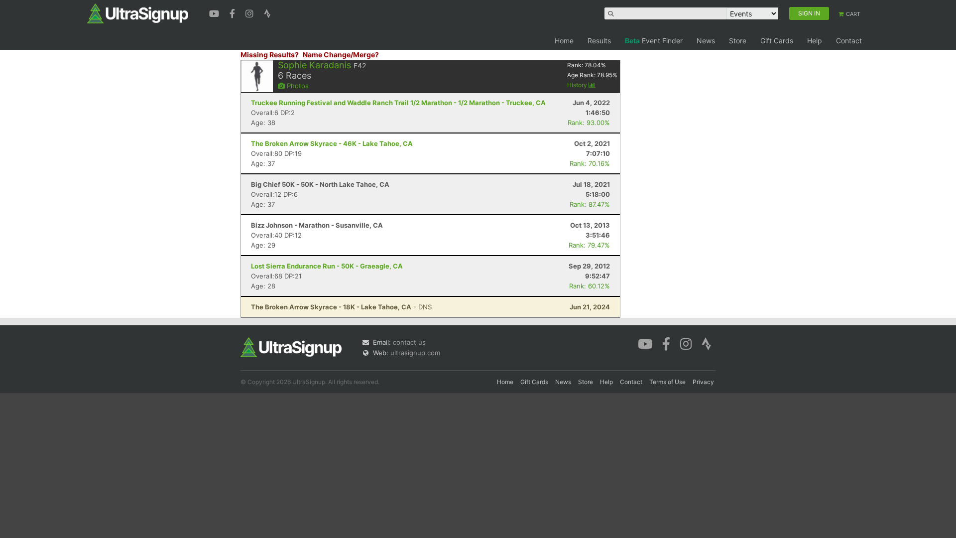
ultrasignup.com (415, 353)
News (706, 40)
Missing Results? (269, 54)
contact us (409, 342)
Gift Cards (776, 40)
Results (599, 40)
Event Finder (654, 40)
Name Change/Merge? (341, 54)
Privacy (703, 382)
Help (814, 40)
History (578, 85)
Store (737, 40)
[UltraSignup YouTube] (215, 12)
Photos (297, 86)
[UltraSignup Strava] (267, 12)
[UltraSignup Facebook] (233, 12)
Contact (849, 40)
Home (564, 40)
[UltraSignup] (137, 13)
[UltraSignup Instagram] (250, 12)
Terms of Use (667, 382)
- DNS (341, 307)
